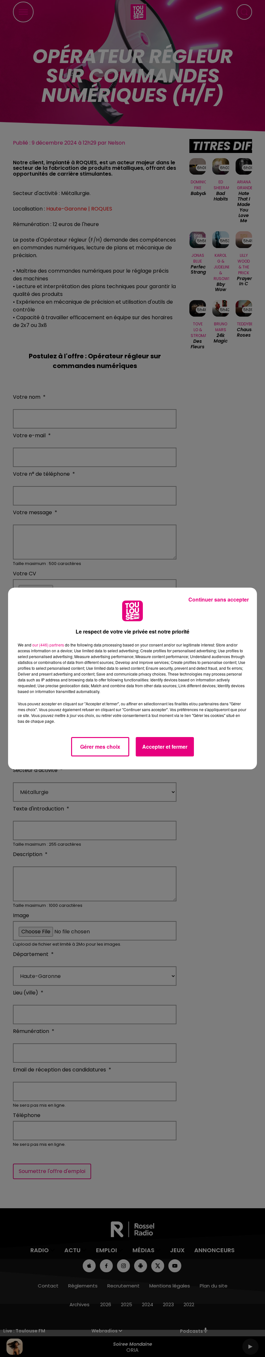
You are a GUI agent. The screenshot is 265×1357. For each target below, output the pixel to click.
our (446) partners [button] (48, 644)
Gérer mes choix (100, 746)
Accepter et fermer (164, 746)
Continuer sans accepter (218, 599)
